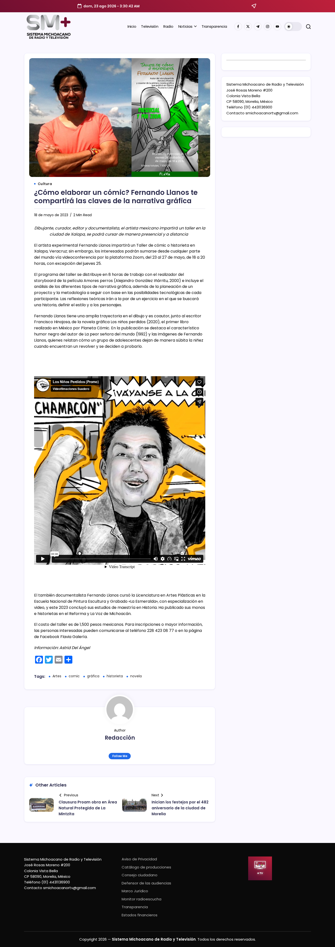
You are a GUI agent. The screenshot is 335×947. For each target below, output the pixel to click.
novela (136, 676)
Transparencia (135, 906)
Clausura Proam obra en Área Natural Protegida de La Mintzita (88, 808)
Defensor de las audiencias (146, 883)
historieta (115, 676)
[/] (248, 26)
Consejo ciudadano (139, 875)
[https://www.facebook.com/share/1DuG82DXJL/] (238, 26)
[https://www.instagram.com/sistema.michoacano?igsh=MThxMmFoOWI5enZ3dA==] (267, 26)
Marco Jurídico (135, 891)
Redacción (120, 738)
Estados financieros (139, 915)
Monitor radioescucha (141, 899)
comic (74, 676)
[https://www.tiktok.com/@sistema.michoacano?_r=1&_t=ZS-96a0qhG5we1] (258, 26)
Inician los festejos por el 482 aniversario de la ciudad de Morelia (180, 808)
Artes (56, 676)
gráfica (93, 676)
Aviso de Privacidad (139, 859)
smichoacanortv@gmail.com (271, 113)
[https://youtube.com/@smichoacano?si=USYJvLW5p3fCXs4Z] (277, 26)
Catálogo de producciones (146, 867)
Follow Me (119, 756)
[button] (293, 26)
